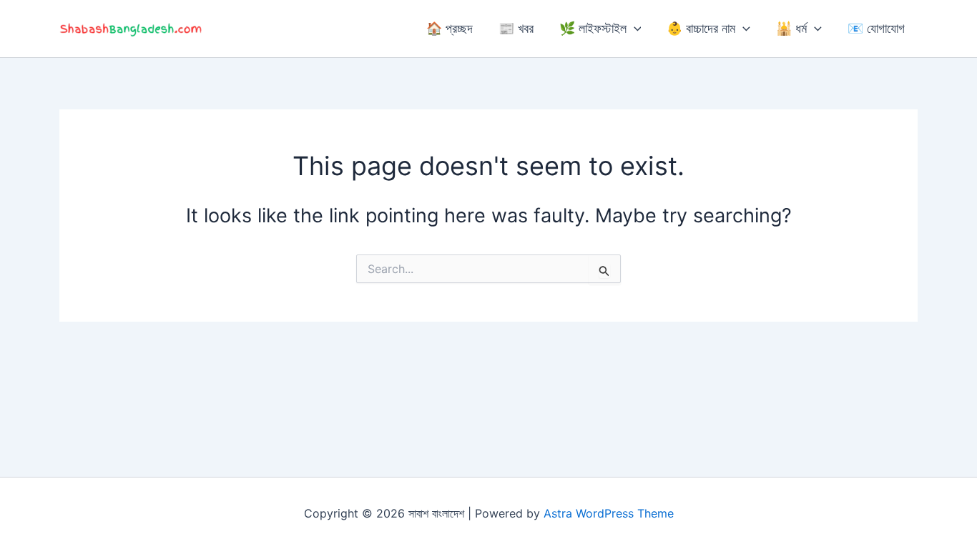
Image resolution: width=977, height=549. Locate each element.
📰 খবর (516, 28)
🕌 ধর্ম (791, 28)
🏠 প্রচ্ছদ (449, 28)
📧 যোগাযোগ (876, 28)
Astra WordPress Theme (609, 513)
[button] (634, 28)
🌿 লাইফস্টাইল (593, 28)
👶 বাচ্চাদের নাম (701, 28)
